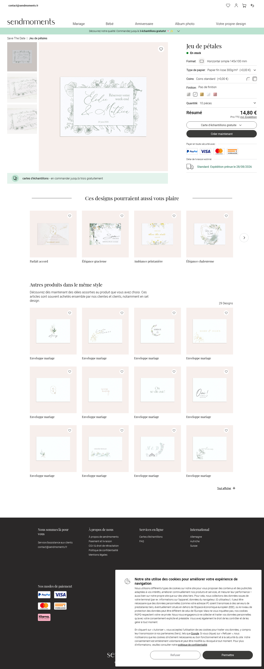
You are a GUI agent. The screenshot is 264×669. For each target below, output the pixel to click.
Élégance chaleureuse (200, 261)
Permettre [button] (228, 655)
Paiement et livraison (100, 541)
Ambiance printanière (148, 261)
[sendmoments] (31, 21)
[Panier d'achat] (244, 5)
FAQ (141, 541)
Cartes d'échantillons (151, 536)
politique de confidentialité (192, 644)
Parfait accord (39, 261)
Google (195, 633)
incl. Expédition (248, 117)
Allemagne (196, 536)
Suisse (193, 545)
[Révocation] (252, 5)
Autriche (195, 541)
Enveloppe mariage (42, 358)
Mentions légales (98, 554)
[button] (236, 5)
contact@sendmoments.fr (23, 5)
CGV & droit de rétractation (104, 545)
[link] (53, 234)
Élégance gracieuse (94, 261)
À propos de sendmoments (104, 536)
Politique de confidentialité (103, 550)
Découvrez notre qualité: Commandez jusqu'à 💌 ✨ (131, 31)
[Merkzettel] (228, 5)
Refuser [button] (175, 655)
